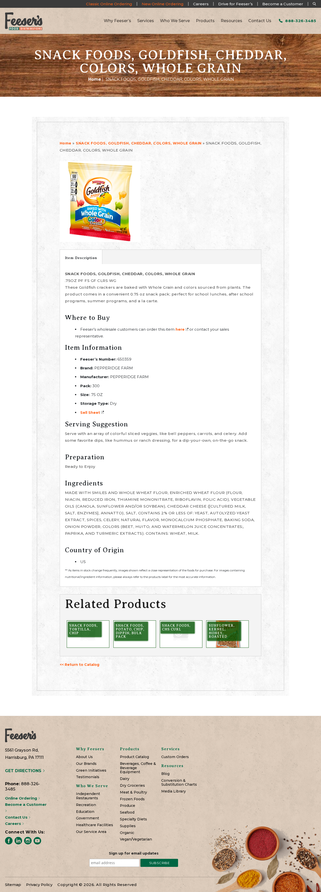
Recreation (86, 805)
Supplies (128, 826)
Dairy (124, 779)
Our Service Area (91, 832)
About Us (84, 757)
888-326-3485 (300, 20)
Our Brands (86, 764)
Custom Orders (175, 757)
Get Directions (24, 770)
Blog (165, 774)
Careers (201, 4)
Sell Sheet (90, 412)
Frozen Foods (132, 799)
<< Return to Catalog (79, 664)
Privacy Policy (39, 884)
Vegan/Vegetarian (136, 839)
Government (87, 818)
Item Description (81, 258)
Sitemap (13, 884)
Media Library (173, 791)
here (180, 329)
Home (94, 79)
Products (205, 21)
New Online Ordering (163, 4)
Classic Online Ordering (109, 4)
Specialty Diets (133, 819)
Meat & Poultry (133, 792)
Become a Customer (282, 4)
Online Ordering (21, 798)
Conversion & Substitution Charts (179, 782)
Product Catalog (134, 757)
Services (145, 21)
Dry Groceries (132, 785)
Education (85, 812)
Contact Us (259, 21)
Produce (127, 806)
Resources (231, 21)
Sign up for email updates (133, 853)
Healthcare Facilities (94, 825)
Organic (127, 833)
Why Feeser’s (117, 21)
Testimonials (87, 777)
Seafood (127, 812)
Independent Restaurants (88, 796)
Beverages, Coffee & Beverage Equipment (138, 768)
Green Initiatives (91, 770)
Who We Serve (175, 21)
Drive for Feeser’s (235, 4)
